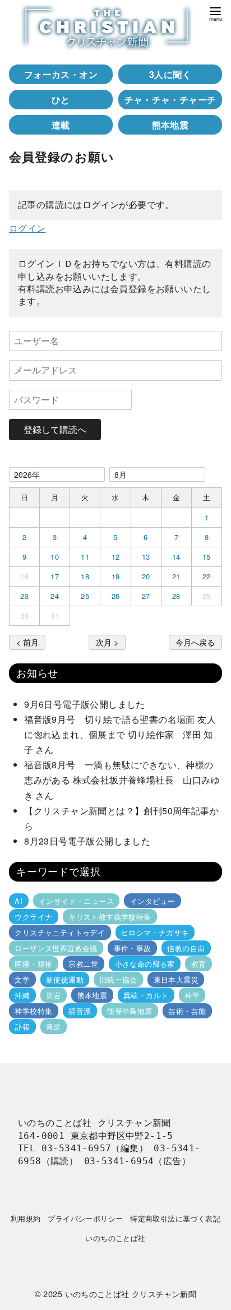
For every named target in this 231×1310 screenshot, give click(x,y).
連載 (61, 124)
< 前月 (27, 642)
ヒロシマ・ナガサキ (155, 932)
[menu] (215, 13)
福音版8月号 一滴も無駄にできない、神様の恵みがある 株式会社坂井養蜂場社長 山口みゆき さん (122, 779)
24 (54, 596)
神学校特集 (33, 1010)
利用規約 (26, 1218)
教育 (198, 963)
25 (85, 596)
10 (54, 556)
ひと (61, 99)
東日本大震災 (176, 979)
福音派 (79, 1010)
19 (116, 576)
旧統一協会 (118, 979)
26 (116, 596)
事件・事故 (132, 948)
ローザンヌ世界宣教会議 (56, 948)
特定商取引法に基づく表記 (175, 1218)
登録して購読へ (55, 429)
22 (206, 576)
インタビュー (152, 901)
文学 (22, 979)
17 (54, 576)
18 (85, 576)
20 (146, 576)
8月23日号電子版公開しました (87, 840)
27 (146, 596)
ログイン (27, 228)
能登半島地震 (129, 1010)
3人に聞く (170, 74)
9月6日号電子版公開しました (84, 704)
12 (116, 556)
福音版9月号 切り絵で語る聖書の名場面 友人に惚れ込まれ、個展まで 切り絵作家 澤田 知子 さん (120, 734)
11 (85, 556)
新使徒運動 (65, 979)
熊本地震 (170, 124)
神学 (192, 995)
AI (18, 901)
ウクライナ (33, 916)
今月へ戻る (195, 642)
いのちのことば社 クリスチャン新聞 (131, 1293)
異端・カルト (145, 995)
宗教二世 (83, 963)
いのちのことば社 (115, 1238)
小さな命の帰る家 (145, 963)
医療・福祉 (33, 963)
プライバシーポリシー (85, 1218)
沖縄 (22, 995)
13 (146, 556)
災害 (53, 995)
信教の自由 (186, 948)
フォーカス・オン (61, 74)
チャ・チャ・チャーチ (170, 99)
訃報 (22, 1026)
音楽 (53, 1026)
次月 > (107, 642)
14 (176, 556)
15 (206, 556)
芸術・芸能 (187, 1010)
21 (176, 576)
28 (176, 596)
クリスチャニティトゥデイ (60, 932)
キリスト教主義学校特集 (109, 916)
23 (24, 596)
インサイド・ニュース (76, 901)
